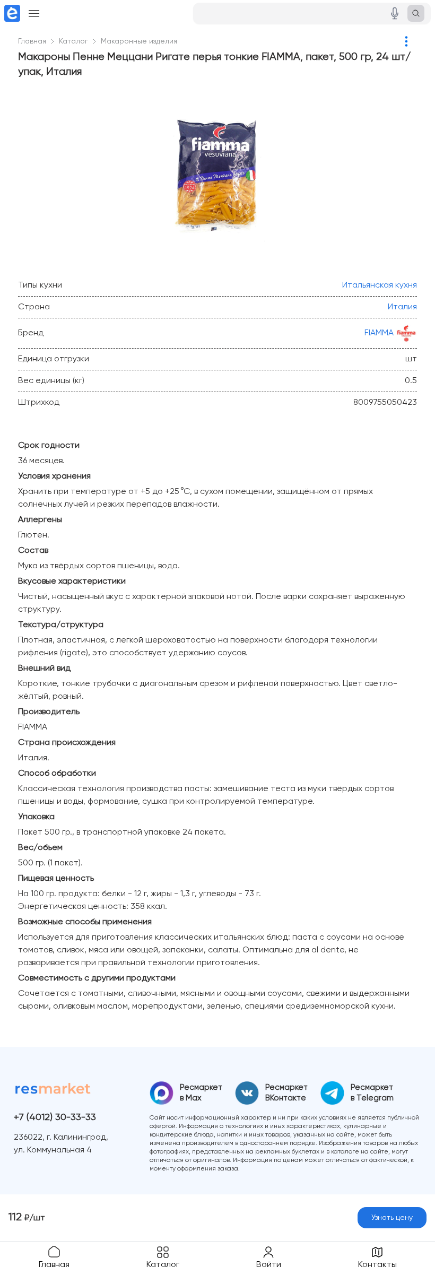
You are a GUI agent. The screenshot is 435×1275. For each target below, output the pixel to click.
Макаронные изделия (139, 41)
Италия (402, 307)
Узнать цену (392, 1217)
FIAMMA (379, 333)
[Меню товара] (406, 41)
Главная (32, 41)
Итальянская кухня (379, 285)
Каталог (73, 41)
